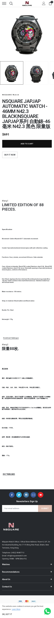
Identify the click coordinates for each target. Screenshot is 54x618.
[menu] (4, 3)
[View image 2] (36, 73)
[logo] (27, 3)
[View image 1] (11, 73)
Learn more (16, 609)
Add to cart (27, 144)
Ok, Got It (7, 614)
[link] (12, 495)
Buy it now (9, 154)
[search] (11, 3)
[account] (43, 3)
